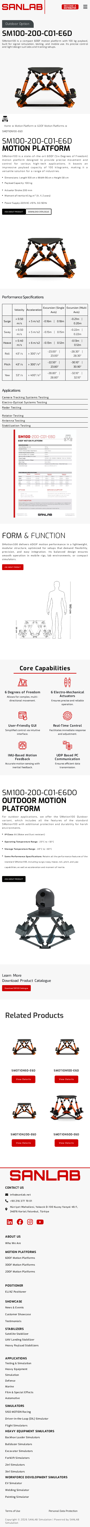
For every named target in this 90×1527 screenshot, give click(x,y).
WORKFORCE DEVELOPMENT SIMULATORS (36, 1477)
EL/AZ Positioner (15, 1291)
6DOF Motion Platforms (20, 1258)
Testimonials (13, 1321)
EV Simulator (13, 1483)
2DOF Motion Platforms (20, 1271)
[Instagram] (30, 1221)
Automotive (12, 1398)
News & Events (14, 1307)
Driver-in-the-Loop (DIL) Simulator (26, 1418)
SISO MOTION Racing (18, 1412)
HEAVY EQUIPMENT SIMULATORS (29, 1431)
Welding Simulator (17, 1490)
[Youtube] (40, 1221)
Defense (10, 1380)
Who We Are (13, 1243)
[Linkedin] (9, 1221)
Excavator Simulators (19, 1451)
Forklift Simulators (17, 1458)
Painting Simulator (17, 1497)
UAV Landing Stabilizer (19, 1339)
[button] (85, 7)
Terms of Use (12, 1511)
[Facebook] (19, 1221)
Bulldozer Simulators (18, 1444)
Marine (9, 1386)
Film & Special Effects (19, 1392)
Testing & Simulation (18, 1363)
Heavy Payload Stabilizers (22, 1345)
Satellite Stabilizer (17, 1334)
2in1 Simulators (15, 1464)
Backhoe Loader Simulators (22, 1437)
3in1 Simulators (15, 1471)
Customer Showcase (18, 1314)
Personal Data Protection (63, 1511)
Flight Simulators (16, 1425)
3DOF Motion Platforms (20, 1264)
